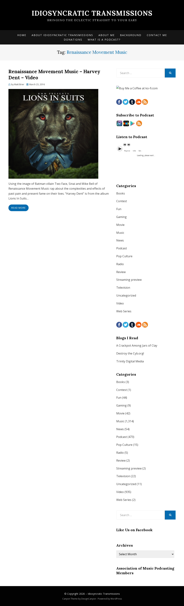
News (120, 240)
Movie (120, 225)
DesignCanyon (88, 598)
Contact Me (157, 35)
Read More (18, 207)
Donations (73, 39)
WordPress (116, 598)
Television (123, 288)
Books (120, 193)
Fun (118, 209)
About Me (106, 35)
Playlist (127, 151)
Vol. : (140, 151)
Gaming (121, 217)
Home (21, 35)
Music (120, 233)
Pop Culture (124, 256)
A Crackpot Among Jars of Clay (136, 345)
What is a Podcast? (104, 39)
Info (134, 151)
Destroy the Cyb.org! (130, 353)
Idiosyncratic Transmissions (92, 13)
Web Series (123, 311)
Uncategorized (126, 295)
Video (120, 303)
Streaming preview (129, 280)
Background (130, 35)
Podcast (121, 248)
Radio (120, 264)
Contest (121, 201)
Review (121, 272)
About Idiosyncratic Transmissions (62, 35)
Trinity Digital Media (130, 361)
